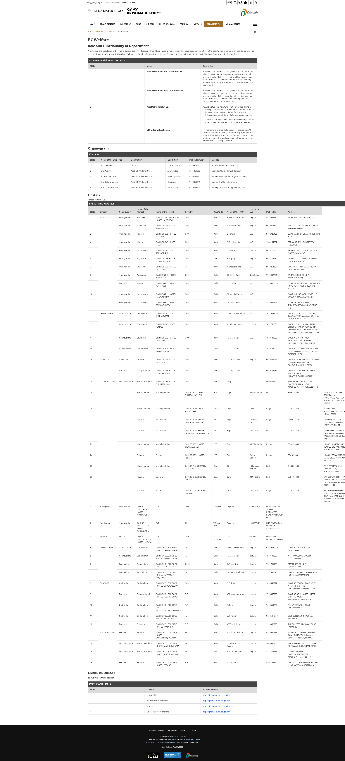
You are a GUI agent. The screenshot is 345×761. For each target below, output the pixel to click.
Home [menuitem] (92, 24)
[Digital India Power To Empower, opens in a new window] (192, 755)
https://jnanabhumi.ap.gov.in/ (216, 695)
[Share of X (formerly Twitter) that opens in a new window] (255, 32)
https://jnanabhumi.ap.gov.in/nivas (218, 706)
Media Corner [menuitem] (233, 24)
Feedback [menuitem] (184, 730)
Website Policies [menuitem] (156, 730)
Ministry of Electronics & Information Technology (164, 742)
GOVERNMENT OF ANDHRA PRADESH (120, 2)
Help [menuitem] (194, 730)
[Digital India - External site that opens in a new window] (246, 18)
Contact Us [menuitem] (172, 730)
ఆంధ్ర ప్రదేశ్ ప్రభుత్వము (95, 2)
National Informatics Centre (189, 739)
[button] (255, 24)
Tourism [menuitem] (184, 24)
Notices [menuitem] (198, 24)
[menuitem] (229, 2)
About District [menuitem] (107, 24)
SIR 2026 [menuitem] (150, 24)
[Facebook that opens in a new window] (251, 32)
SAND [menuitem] (138, 24)
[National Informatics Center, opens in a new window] (172, 755)
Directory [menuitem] (125, 24)
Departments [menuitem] (213, 24)
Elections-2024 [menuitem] (167, 24)
